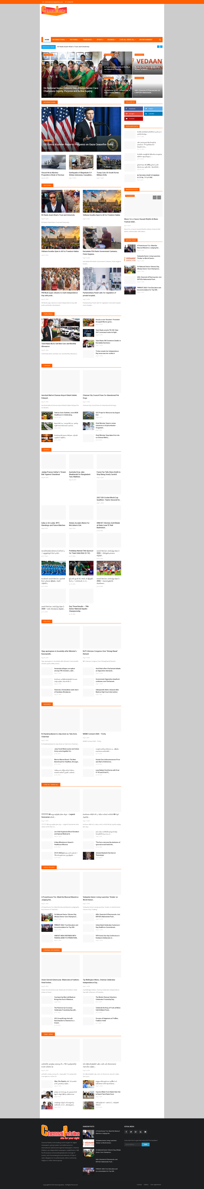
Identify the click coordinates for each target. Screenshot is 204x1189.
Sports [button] (100, 40)
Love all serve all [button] (127, 40)
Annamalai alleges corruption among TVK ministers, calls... (64, 670)
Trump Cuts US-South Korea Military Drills (108, 174)
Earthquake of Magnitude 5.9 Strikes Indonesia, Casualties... (81, 174)
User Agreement (155, 1184)
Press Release (49, 867)
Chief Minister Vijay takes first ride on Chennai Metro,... (107, 436)
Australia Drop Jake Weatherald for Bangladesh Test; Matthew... (79, 474)
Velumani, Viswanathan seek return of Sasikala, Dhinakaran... (66, 691)
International (50, 102)
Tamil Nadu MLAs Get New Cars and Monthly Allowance (78, 47)
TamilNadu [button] (87, 40)
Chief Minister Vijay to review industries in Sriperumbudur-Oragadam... (106, 425)
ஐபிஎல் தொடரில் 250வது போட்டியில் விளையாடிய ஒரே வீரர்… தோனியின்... (148, 166)
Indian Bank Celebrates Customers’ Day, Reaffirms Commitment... (108, 926)
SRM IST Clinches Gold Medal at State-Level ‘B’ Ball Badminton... (108, 525)
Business (47, 704)
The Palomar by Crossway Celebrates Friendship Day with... (65, 1009)
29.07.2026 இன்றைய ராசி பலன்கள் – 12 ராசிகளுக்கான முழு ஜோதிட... (66, 854)
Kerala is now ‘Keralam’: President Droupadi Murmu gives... (108, 321)
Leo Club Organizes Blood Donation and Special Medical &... (66, 833)
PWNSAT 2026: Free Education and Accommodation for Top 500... (66, 926)
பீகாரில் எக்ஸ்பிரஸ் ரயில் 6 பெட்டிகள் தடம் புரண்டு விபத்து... (149, 133)
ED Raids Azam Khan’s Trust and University (58, 215)
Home (47, 40)
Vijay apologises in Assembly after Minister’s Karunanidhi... (59, 652)
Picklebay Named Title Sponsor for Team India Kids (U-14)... (81, 552)
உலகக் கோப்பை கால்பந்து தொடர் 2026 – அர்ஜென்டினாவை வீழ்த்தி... (108, 553)
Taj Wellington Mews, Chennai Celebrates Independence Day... (99, 981)
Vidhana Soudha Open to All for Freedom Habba (101, 215)
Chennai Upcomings (52, 950)
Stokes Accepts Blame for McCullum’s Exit (79, 524)
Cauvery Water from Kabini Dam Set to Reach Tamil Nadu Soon (108, 1093)
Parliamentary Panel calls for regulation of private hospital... (99, 294)
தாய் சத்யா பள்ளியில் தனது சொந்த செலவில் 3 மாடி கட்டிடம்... (106, 833)
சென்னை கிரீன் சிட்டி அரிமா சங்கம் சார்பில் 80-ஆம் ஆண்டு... (101, 815)
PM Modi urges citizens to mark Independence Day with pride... (59, 294)
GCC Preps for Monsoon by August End (108, 414)
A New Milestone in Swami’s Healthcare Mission (63, 843)
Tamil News (48, 1034)
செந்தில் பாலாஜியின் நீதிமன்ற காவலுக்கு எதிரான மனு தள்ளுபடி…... (149, 155)
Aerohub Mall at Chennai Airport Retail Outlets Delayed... (59, 396)
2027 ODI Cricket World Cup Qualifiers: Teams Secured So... (109, 499)
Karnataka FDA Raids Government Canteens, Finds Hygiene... (100, 252)
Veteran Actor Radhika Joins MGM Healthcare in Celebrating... (66, 414)
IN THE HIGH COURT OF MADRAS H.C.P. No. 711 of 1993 (148, 176)
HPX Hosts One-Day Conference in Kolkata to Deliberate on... (108, 937)
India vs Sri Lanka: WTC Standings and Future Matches (53, 524)
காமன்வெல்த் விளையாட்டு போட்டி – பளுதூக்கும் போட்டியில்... (53, 552)
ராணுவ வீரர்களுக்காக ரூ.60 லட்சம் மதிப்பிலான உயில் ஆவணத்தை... (106, 1082)
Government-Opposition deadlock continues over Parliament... (108, 680)
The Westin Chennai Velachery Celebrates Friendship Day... (106, 998)
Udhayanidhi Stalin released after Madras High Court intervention (107, 691)
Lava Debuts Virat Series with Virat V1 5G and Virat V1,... (107, 771)
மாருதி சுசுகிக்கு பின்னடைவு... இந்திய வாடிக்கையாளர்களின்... (107, 750)
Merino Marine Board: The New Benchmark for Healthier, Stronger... (66, 761)
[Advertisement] (124, 20)
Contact (139, 1184)
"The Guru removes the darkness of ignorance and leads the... (108, 843)
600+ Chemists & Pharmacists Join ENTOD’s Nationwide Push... (108, 916)
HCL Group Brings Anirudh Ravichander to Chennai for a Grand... (64, 1021)
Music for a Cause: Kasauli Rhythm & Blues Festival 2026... (141, 220)
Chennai (47, 366)
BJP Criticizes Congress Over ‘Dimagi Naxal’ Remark (100, 652)
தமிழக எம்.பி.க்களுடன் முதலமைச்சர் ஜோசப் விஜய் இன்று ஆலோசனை (65, 1093)
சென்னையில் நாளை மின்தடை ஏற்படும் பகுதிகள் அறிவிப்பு (66, 436)
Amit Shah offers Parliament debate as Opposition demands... (108, 670)
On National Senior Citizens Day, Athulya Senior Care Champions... (66, 916)
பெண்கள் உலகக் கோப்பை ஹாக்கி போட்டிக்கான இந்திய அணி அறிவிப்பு (53, 581)
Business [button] (111, 40)
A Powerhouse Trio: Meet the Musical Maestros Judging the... (60, 898)
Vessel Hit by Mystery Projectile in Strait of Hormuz (52, 174)
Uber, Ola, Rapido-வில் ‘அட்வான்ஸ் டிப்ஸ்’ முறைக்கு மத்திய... (65, 1082)
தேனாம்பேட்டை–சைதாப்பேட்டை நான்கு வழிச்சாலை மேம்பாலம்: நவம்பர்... (66, 424)
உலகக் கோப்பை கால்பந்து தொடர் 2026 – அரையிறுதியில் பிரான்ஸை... (108, 581)
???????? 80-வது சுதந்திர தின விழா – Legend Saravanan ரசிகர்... (58, 815)
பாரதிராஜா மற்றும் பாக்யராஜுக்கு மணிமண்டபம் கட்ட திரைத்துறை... (64, 1104)
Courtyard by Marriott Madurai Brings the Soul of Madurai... (64, 998)
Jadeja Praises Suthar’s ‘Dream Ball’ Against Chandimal (53, 473)
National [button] (74, 40)
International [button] (59, 40)
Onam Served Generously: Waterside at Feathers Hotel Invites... (60, 981)
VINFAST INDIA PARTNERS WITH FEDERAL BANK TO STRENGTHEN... (66, 937)
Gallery (146, 1184)
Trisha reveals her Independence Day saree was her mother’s (107, 352)
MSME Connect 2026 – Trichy (94, 734)
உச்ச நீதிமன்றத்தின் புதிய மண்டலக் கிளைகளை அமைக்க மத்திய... (99, 1065)
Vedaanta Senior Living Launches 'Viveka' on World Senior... (100, 898)
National (47, 185)
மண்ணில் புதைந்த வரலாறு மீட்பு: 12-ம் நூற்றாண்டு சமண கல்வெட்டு (58, 1065)
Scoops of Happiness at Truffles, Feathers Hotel (107, 1019)
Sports (46, 450)
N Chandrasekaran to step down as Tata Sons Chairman (59, 735)
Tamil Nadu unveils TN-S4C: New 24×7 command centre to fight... (107, 331)
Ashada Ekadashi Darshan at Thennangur (105, 854)
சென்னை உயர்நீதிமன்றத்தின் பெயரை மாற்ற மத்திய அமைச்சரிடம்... (65, 680)
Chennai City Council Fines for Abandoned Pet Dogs (101, 396)
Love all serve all (51, 785)
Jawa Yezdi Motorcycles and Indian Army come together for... (66, 750)
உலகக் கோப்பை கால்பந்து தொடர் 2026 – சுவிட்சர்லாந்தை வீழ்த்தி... (53, 607)
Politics (47, 621)
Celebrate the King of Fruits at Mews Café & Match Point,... (108, 1009)
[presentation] (43, 74)
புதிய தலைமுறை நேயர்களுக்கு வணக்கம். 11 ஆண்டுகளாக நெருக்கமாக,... (146, 144)
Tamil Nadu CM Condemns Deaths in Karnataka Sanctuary (108, 342)
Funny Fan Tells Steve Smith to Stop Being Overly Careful (108, 473)
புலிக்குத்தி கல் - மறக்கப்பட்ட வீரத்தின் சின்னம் (107, 1104)
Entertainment (145, 40)
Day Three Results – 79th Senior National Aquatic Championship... (79, 608)
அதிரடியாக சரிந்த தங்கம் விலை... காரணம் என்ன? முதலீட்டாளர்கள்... (65, 771)
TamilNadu (48, 314)
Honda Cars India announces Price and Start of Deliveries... (108, 761)
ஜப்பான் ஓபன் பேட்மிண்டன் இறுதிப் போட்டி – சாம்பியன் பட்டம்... (81, 580)
